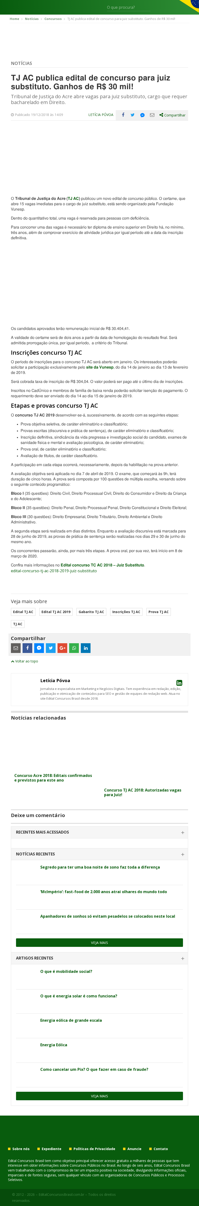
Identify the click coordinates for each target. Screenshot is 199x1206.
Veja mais (99, 942)
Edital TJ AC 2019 (55, 611)
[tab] (99, 832)
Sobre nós (21, 1149)
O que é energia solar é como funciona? (78, 996)
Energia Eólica (53, 1045)
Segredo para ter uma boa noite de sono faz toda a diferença (100, 867)
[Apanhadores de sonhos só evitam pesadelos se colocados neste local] (26, 922)
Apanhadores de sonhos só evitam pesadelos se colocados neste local (107, 916)
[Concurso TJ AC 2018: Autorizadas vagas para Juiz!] (144, 782)
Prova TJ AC (159, 611)
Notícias (21, 63)
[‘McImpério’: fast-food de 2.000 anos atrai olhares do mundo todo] (26, 897)
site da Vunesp (100, 367)
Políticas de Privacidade (94, 1149)
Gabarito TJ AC (91, 611)
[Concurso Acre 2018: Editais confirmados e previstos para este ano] (54, 768)
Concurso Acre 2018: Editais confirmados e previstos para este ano (53, 778)
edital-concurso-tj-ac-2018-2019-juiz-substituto (54, 570)
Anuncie (134, 1149)
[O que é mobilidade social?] (26, 977)
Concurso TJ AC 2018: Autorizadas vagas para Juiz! (142, 792)
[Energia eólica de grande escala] (26, 1026)
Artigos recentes (34, 958)
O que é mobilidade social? (66, 971)
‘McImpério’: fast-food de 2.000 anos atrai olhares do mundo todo (103, 891)
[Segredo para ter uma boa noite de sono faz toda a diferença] (26, 872)
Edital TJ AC (23, 611)
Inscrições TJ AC (126, 611)
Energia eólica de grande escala (71, 1020)
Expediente (51, 1149)
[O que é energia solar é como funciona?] (26, 1001)
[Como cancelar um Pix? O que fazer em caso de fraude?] (26, 1075)
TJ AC (73, 199)
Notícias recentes (35, 854)
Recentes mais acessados (42, 832)
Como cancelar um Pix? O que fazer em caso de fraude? (94, 1069)
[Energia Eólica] (26, 1050)
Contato (161, 1149)
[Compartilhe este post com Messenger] (142, 115)
